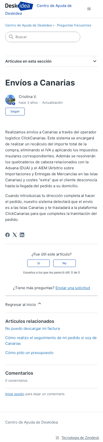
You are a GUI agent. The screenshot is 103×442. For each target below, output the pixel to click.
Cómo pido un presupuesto (29, 352)
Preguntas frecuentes (74, 25)
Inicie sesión (14, 394)
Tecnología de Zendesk (80, 438)
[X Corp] (14, 235)
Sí (38, 263)
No (64, 263)
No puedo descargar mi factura (32, 328)
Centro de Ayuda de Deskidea (28, 25)
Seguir (15, 111)
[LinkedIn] (22, 235)
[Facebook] (7, 235)
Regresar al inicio (21, 304)
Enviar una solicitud (73, 287)
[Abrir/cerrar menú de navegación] (89, 9)
